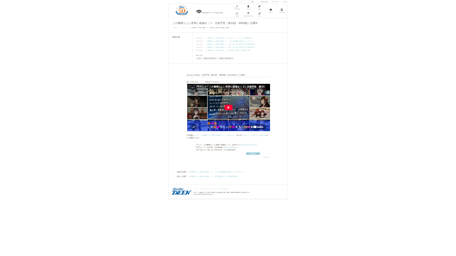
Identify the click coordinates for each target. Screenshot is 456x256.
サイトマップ (275, 1)
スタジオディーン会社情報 (281, 11)
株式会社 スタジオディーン (184, 11)
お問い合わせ (264, 1)
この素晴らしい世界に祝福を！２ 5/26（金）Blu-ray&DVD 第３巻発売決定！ (231, 44)
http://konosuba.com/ (249, 145)
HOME (175, 27)
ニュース (184, 27)
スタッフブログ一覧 (259, 7)
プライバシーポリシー (214, 189)
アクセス (285, 1)
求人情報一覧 (270, 11)
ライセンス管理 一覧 (248, 7)
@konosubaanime (230, 147)
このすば (199, 58)
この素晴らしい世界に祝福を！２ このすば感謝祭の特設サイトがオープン (230, 41)
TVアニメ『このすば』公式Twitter (254, 135)
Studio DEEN (198, 194)
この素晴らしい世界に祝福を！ (209, 58)
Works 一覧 (237, 14)
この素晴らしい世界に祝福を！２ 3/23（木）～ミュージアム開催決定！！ (230, 38)
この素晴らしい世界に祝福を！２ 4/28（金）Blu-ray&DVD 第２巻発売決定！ (231, 47)
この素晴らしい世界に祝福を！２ (226, 58)
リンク (259, 14)
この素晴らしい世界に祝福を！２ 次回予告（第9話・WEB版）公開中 (228, 50)
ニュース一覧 (237, 7)
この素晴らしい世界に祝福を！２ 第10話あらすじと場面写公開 (212, 176)
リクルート (204, 189)
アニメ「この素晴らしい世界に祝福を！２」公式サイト (214, 135)
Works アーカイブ (248, 14)
